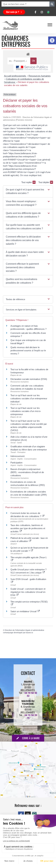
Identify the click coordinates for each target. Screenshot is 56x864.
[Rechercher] (52, 4)
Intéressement (17, 456)
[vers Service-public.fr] (32, 68)
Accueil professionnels (15, 76)
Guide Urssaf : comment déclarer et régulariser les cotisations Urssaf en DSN (27, 592)
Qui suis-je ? (12, 12)
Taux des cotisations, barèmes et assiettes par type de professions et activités (27, 528)
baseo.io (29, 633)
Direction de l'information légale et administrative (24, 630)
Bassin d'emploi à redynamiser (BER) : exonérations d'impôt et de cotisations (27, 472)
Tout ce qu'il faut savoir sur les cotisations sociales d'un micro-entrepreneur (25, 411)
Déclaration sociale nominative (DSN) (28, 379)
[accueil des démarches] (28, 54)
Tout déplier (44, 182)
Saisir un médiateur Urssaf (23, 611)
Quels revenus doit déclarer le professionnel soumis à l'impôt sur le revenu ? (28, 350)
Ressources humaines (40, 76)
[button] (52, 40)
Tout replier (27, 182)
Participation (16, 462)
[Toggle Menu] (49, 24)
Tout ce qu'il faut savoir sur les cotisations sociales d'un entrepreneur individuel (28, 398)
